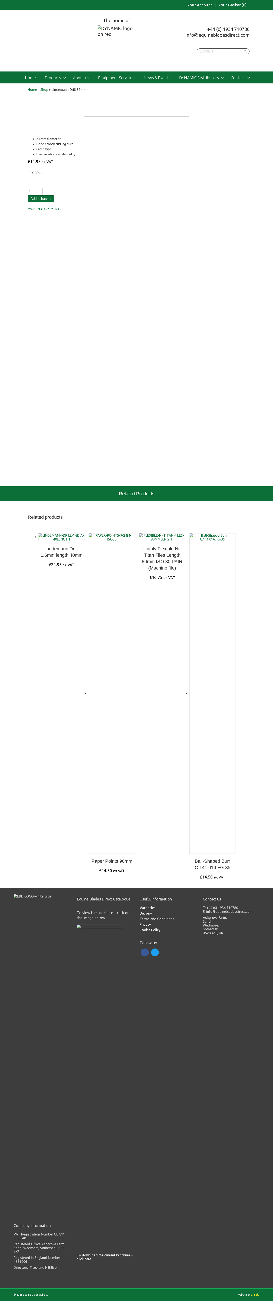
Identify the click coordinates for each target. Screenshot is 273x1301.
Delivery (146, 913)
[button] (64, 77)
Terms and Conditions (157, 919)
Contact (238, 78)
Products (53, 78)
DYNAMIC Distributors (199, 78)
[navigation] (35, 173)
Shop (44, 90)
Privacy (145, 924)
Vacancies (147, 908)
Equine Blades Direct (57, 41)
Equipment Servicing (116, 78)
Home (30, 78)
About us (81, 78)
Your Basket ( (232, 5)
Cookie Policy (150, 930)
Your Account (199, 5)
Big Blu (255, 1294)
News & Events (157, 78)
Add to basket (40, 199)
